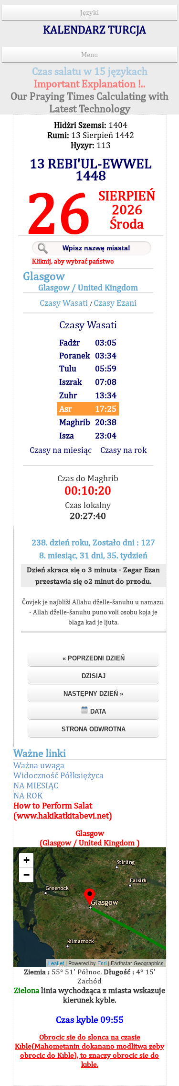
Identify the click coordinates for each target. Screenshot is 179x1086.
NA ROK (27, 795)
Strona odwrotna (94, 729)
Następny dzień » (93, 693)
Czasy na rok (123, 450)
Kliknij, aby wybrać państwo (73, 261)
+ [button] (26, 860)
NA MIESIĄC (35, 785)
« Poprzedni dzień (94, 658)
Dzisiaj (93, 676)
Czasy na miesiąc (61, 450)
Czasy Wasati (64, 303)
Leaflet (56, 963)
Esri (101, 963)
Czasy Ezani (115, 303)
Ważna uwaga (38, 765)
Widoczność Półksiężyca (58, 775)
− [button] (26, 875)
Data (97, 711)
